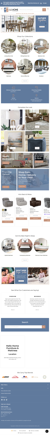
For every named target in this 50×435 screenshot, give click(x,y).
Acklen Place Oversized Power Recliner (20, 212)
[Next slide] (45, 23)
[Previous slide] (4, 23)
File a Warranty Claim (6, 390)
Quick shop (7, 218)
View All (25, 230)
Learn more (12, 91)
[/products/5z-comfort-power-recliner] (7, 202)
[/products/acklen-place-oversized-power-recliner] (21, 202)
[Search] (44, 9)
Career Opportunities (6, 393)
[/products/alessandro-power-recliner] (35, 202)
